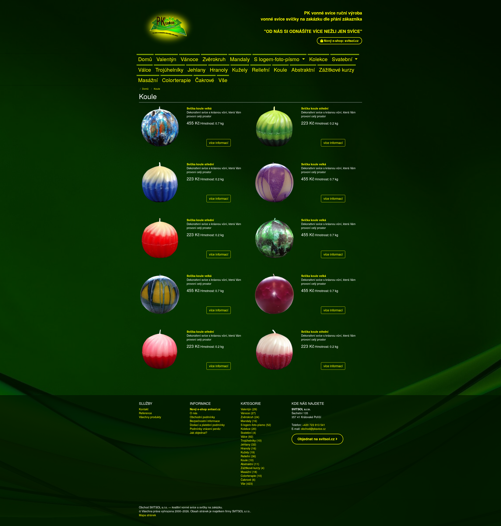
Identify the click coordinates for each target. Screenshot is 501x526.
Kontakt (143, 409)
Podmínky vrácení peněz (205, 429)
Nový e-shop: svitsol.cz (341, 40)
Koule (280, 69)
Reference (145, 413)
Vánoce (189, 58)
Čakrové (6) (248, 480)
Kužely (240, 69)
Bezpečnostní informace (205, 421)
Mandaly (240, 58)
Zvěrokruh (214, 58)
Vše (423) (247, 483)
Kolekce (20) (248, 429)
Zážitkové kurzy (336, 69)
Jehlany (196, 69)
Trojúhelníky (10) (251, 440)
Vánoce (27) (248, 413)
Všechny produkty (150, 417)
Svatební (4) (248, 433)
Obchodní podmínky (202, 417)
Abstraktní (303, 69)
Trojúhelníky (169, 69)
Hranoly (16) (248, 448)
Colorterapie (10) (251, 476)
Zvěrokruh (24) (250, 417)
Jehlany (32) (248, 444)
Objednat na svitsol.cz (316, 438)
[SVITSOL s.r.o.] (184, 27)
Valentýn (166, 58)
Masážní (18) (249, 472)
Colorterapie (176, 79)
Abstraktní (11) (250, 464)
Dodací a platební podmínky (207, 425)
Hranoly (219, 69)
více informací (218, 142)
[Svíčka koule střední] (274, 126)
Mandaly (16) (249, 421)
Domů (145, 58)
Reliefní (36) (248, 456)
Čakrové (204, 79)
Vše (222, 79)
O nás (193, 413)
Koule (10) (247, 460)
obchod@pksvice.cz (313, 429)
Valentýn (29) (249, 409)
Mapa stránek (147, 515)
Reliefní (260, 69)
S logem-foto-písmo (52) (256, 425)
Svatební (343, 58)
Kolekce (318, 58)
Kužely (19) (248, 452)
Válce (144, 69)
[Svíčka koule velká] (160, 126)
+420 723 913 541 (313, 425)
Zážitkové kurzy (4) (252, 468)
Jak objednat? (198, 433)
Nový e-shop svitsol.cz (205, 409)
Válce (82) (247, 436)
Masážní (148, 79)
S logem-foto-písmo (277, 58)
